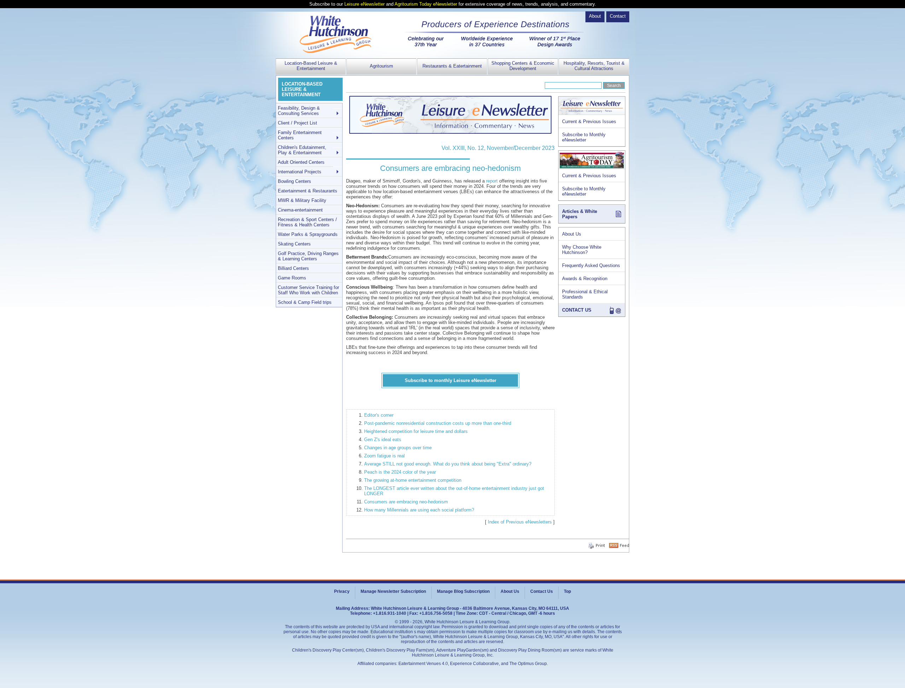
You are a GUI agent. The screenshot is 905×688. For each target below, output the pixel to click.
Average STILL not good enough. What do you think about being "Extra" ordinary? (447, 464)
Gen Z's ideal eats (382, 439)
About (595, 16)
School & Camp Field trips (305, 302)
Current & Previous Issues (589, 121)
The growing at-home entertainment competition (412, 480)
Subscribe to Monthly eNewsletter (584, 137)
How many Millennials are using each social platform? (419, 510)
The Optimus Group (528, 663)
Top (567, 591)
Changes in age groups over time (398, 447)
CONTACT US (576, 310)
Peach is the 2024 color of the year (400, 472)
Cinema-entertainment (300, 210)
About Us (571, 234)
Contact (618, 16)
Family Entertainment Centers (300, 135)
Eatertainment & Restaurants (307, 190)
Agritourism (381, 66)
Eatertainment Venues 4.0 (423, 663)
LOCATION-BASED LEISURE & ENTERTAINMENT (302, 89)
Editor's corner (378, 415)
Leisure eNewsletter (364, 4)
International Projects (299, 171)
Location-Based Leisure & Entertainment (311, 65)
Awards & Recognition (584, 278)
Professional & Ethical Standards (585, 294)
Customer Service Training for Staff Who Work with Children (308, 290)
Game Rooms (292, 278)
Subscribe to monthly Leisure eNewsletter (450, 380)
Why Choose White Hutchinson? (581, 249)
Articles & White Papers (579, 214)
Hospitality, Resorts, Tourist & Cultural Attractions (594, 65)
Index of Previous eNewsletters (520, 522)
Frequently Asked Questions (591, 265)
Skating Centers (294, 244)
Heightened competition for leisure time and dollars (416, 431)
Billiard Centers (293, 268)
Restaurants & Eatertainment (452, 66)
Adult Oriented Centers (301, 162)
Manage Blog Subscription (463, 591)
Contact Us (541, 591)
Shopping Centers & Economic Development (522, 65)
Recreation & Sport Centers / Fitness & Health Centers (307, 222)
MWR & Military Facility (302, 200)
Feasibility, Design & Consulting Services (299, 110)
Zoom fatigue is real (384, 455)
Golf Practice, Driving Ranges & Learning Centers (308, 256)
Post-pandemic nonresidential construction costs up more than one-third (437, 423)
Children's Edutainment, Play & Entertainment (302, 150)
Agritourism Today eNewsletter (426, 4)
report (492, 181)
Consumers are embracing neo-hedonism (406, 501)
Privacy (342, 591)
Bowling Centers (294, 181)
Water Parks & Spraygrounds (308, 234)
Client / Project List (297, 123)
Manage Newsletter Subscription (393, 591)
